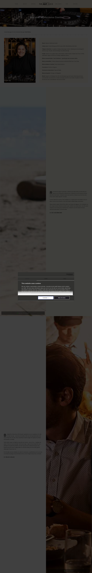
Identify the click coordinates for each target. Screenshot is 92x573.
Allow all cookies (61, 297)
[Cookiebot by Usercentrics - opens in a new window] (67, 274)
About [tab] (64, 278)
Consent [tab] (27, 278)
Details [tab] (46, 278)
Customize (45, 297)
